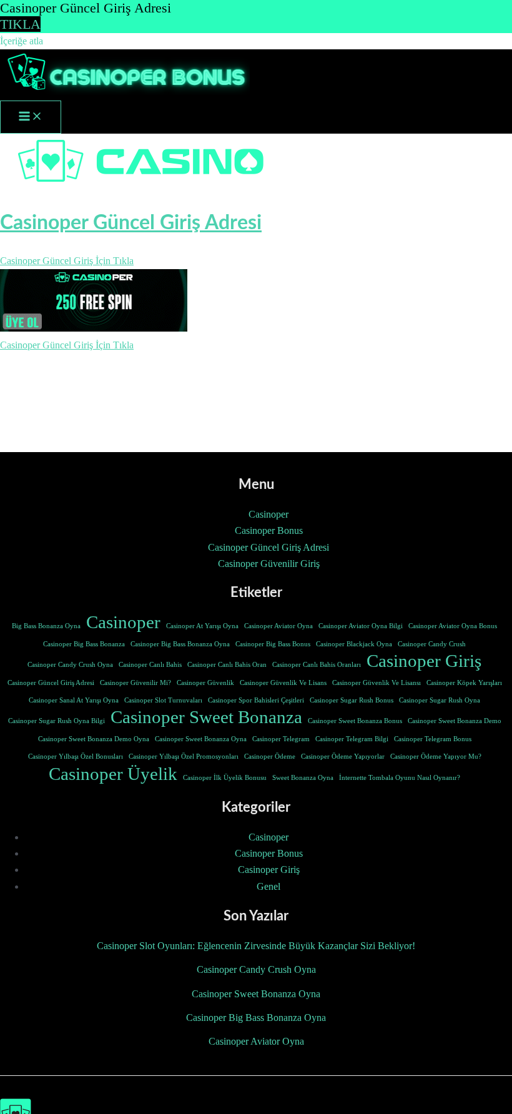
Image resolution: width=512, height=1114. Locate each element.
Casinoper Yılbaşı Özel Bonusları (75, 756)
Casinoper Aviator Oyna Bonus (452, 626)
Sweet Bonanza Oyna (302, 777)
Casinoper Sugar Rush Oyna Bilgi (56, 720)
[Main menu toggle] (30, 117)
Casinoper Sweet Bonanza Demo (454, 720)
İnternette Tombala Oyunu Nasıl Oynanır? (399, 777)
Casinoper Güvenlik (205, 682)
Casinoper (268, 514)
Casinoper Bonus (269, 530)
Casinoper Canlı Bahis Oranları (316, 664)
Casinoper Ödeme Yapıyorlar (343, 756)
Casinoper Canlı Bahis (150, 664)
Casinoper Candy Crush (432, 644)
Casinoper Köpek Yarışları (464, 682)
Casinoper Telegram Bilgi (351, 739)
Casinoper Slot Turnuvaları (163, 700)
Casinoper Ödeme (269, 756)
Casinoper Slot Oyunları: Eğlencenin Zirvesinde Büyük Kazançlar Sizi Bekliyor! (256, 945)
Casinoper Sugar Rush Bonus (351, 700)
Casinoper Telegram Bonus (432, 739)
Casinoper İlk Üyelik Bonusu (225, 777)
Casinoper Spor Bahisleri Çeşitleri (256, 700)
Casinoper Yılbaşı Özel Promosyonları (184, 756)
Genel (268, 886)
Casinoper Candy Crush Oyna (70, 664)
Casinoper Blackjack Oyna (354, 644)
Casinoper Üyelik (113, 774)
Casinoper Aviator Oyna (278, 626)
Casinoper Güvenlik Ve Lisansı (376, 682)
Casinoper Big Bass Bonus (272, 644)
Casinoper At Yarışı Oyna (202, 626)
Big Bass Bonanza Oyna (46, 626)
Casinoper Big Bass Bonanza (84, 644)
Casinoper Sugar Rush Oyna (439, 700)
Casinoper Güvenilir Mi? (135, 682)
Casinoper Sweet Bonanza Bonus (355, 720)
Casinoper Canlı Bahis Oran (227, 664)
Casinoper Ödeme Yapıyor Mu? (435, 756)
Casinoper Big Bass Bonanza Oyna (180, 644)
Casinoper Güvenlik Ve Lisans (283, 682)
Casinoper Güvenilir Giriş (269, 563)
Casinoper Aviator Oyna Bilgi (360, 626)
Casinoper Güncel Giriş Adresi (268, 547)
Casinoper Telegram (281, 739)
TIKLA (20, 24)
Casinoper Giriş (424, 661)
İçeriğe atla (21, 41)
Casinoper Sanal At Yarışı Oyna (74, 700)
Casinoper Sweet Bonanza (206, 717)
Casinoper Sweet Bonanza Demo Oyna (93, 739)
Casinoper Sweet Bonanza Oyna (201, 739)
